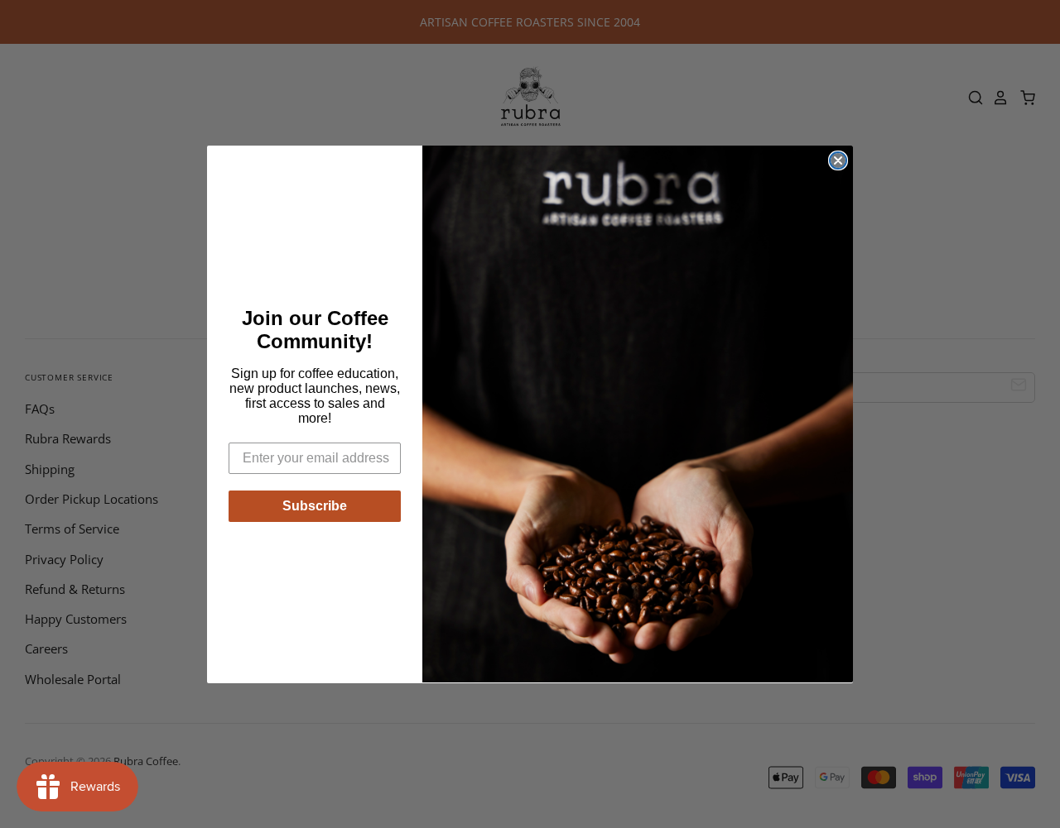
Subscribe (314, 506)
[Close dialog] (838, 160)
